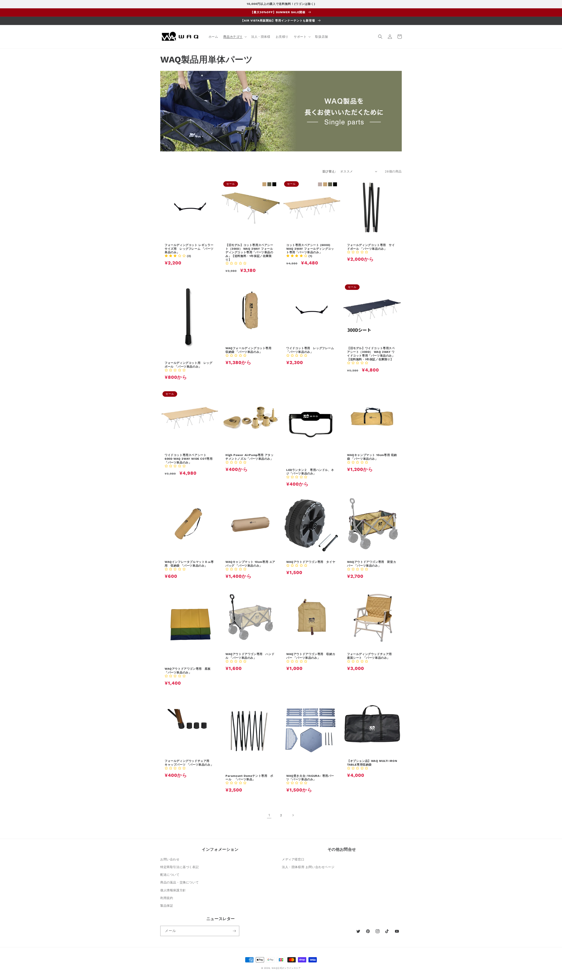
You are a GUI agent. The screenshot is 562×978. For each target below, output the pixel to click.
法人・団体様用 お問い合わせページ (308, 867)
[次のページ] (293, 815)
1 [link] (269, 815)
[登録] (234, 931)
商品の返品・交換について (179, 882)
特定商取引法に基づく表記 (179, 867)
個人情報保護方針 (173, 890)
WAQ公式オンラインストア (286, 968)
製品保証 (166, 905)
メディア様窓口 (293, 859)
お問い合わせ (170, 859)
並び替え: (329, 171)
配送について (170, 874)
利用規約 (166, 898)
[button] (235, 36)
